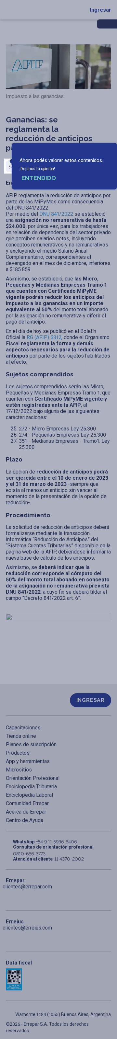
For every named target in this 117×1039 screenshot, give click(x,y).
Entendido (38, 178)
